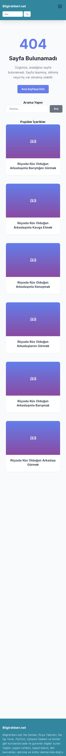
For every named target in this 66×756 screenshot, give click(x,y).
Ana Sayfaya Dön (33, 89)
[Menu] (60, 6)
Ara (56, 108)
